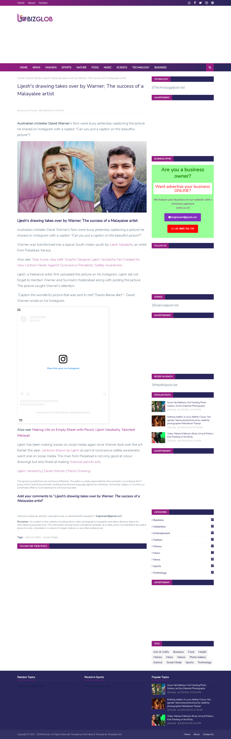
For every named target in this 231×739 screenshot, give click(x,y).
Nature (181, 657)
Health (202, 652)
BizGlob (172, 409)
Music (183, 553)
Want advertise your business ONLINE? (182, 188)
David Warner (54, 471)
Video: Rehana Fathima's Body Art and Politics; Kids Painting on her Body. (190, 435)
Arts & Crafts (33, 537)
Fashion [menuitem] (50, 67)
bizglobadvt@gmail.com (184, 217)
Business (183, 520)
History (157, 657)
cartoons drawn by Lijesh (60, 450)
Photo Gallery (198, 657)
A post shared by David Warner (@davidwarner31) (63, 412)
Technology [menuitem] (140, 67)
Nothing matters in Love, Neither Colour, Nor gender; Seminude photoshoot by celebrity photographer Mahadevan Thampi (189, 420)
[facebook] (195, 3)
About (31, 3)
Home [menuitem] (23, 67)
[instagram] (206, 3)
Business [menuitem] (160, 67)
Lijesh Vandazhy (29, 471)
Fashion (183, 540)
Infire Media (87, 734)
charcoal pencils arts (85, 462)
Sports (183, 566)
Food (191, 652)
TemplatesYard (115, 734)
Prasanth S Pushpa (29, 110)
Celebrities (183, 527)
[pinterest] (212, 3)
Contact (43, 3)
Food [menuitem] (95, 67)
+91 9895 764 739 (184, 228)
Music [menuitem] (108, 67)
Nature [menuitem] (81, 67)
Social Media (33, 78)
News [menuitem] (36, 67)
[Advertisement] (152, 34)
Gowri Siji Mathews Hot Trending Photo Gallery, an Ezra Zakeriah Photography (186, 404)
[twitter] (200, 3)
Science (157, 662)
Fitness (183, 546)
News (183, 559)
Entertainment (183, 533)
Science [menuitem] (122, 67)
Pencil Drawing (78, 471)
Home (21, 3)
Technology (183, 573)
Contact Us (208, 734)
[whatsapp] (189, 3)
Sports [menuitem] (66, 67)
